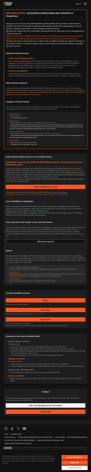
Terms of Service (10, 437)
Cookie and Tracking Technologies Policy (50, 440)
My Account (63, 192)
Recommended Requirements (77, 437)
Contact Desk (45, 412)
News (66, 213)
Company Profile (16, 434)
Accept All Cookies (74, 457)
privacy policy (10, 109)
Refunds (41, 211)
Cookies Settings (74, 468)
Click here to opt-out (45, 241)
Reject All (74, 462)
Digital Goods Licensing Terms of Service (18, 443)
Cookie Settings (60, 437)
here (57, 177)
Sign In (78, 4)
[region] (45, 460)
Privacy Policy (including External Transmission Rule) (35, 437)
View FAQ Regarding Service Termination (45, 405)
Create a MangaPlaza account (46, 187)
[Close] (85, 452)
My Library (45, 310)
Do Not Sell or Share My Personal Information (20, 440)
